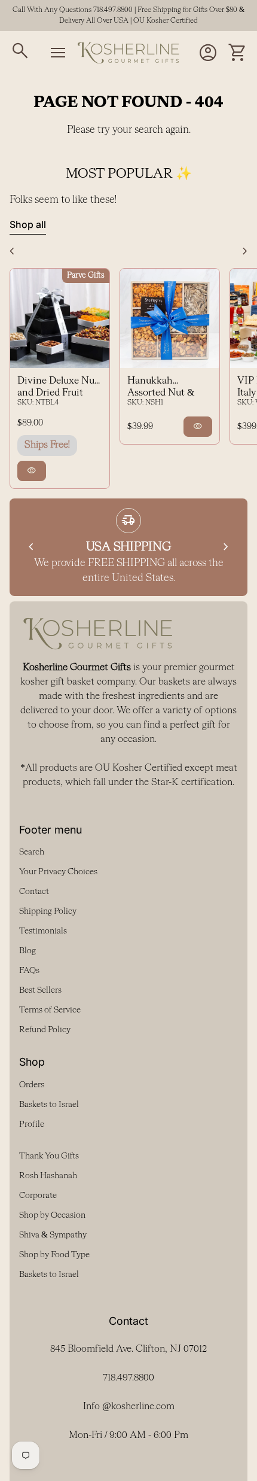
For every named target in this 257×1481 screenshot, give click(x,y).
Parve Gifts (86, 275)
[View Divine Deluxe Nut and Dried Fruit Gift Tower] (59, 318)
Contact (34, 891)
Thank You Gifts (49, 1156)
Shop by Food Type (54, 1255)
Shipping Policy (48, 911)
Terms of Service (50, 1010)
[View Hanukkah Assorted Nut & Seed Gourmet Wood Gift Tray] (169, 318)
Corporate (38, 1195)
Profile (31, 1124)
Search (31, 852)
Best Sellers (40, 990)
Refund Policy (45, 1030)
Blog (27, 951)
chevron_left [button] (12, 251)
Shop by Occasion (52, 1215)
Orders (31, 1085)
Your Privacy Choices (58, 872)
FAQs (29, 970)
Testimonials (43, 931)
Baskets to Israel (49, 1104)
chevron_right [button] (245, 251)
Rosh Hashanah (48, 1176)
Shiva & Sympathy (53, 1235)
